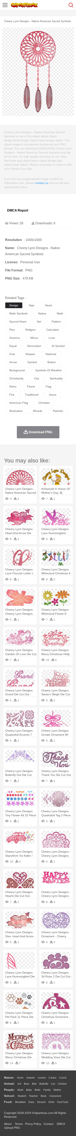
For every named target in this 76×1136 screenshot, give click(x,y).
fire (11, 394)
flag (48, 386)
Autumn (30, 1077)
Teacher (33, 1096)
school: (9, 1095)
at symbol (58, 346)
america (14, 337)
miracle (37, 411)
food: (8, 1102)
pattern (56, 321)
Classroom (55, 1096)
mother (57, 1089)
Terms (19, 1123)
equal (13, 346)
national (51, 354)
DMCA (61, 1123)
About (8, 1123)
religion (30, 329)
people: (9, 1089)
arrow (13, 362)
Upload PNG (12, 1127)
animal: (9, 1083)
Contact (49, 1123)
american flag (18, 402)
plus (12, 329)
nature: (9, 1077)
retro (12, 386)
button (51, 362)
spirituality (56, 378)
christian (44, 402)
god (12, 354)
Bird (34, 1083)
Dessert (41, 1102)
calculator (52, 329)
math (60, 313)
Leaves (42, 1077)
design (13, 305)
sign (31, 305)
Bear (26, 1083)
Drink (51, 1102)
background (17, 370)
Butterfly (43, 1083)
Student (22, 1096)
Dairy (31, 1102)
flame (31, 386)
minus (34, 337)
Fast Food (62, 1102)
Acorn (20, 1077)
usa (36, 378)
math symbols (18, 313)
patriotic (58, 411)
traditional (31, 394)
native (42, 313)
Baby (29, 1089)
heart (48, 305)
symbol (32, 362)
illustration (15, 411)
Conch (62, 1077)
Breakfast (20, 1102)
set (39, 321)
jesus (52, 394)
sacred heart (17, 321)
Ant (19, 1083)
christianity (16, 378)
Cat (53, 1083)
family (47, 1089)
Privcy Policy (33, 1123)
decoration (34, 346)
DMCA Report (17, 210)
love (52, 337)
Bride (38, 1089)
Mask (20, 1089)
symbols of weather (48, 370)
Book (43, 1096)
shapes (30, 354)
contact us (41, 183)
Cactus (52, 1077)
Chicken (62, 1083)
